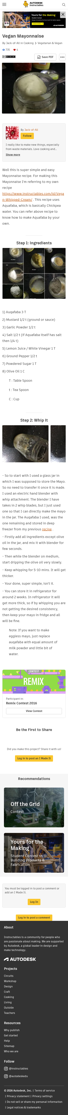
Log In (34, 902)
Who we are (11, 1051)
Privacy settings (42, 1096)
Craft (7, 992)
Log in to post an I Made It (34, 758)
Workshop (10, 981)
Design (8, 986)
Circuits (8, 976)
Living (8, 1002)
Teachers (9, 1013)
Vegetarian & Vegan (50, 43)
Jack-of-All (13, 43)
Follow (27, 136)
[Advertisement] (34, 20)
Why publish (12, 1030)
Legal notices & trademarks (24, 1107)
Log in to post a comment (34, 918)
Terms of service (45, 1090)
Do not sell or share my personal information (34, 1102)
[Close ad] (63, 15)
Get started (11, 1035)
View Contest (34, 711)
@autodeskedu (18, 1076)
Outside (9, 1008)
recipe (47, 529)
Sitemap (9, 1046)
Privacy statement (18, 1096)
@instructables (18, 1068)
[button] (4, 4)
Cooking (29, 43)
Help (7, 1041)
